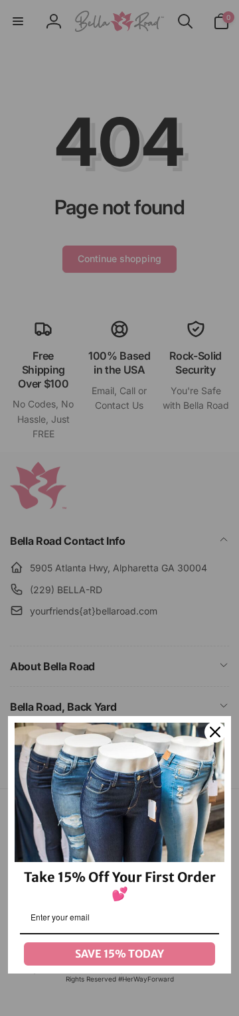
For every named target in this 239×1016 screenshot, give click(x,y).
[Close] (215, 732)
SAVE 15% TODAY (119, 953)
